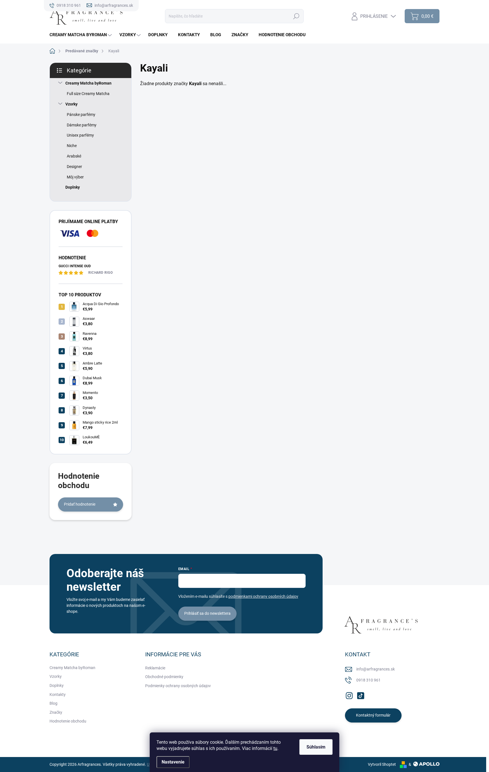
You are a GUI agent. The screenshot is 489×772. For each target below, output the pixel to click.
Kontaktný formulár (373, 715)
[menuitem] (81, 35)
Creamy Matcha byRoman (88, 83)
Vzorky (71, 104)
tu (275, 748)
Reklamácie (155, 668)
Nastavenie (173, 762)
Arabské (74, 156)
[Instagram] (349, 694)
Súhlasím (315, 747)
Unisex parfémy (80, 135)
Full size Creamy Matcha (88, 93)
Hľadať (296, 16)
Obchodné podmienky (164, 676)
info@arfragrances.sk (375, 669)
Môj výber (75, 177)
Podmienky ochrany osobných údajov (178, 685)
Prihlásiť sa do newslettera (207, 613)
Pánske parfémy (81, 114)
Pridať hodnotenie (79, 504)
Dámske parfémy (81, 125)
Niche (72, 145)
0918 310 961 (368, 680)
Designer (74, 166)
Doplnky (72, 187)
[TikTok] (360, 694)
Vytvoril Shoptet (382, 764)
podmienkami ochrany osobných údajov (263, 596)
